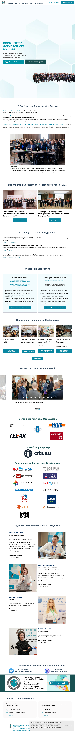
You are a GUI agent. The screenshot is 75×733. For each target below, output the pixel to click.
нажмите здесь (39, 728)
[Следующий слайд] (71, 387)
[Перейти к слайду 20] (48, 397)
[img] (11, 669)
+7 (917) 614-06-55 (14, 708)
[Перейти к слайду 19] (47, 397)
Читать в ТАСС (7, 250)
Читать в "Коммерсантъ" (10, 242)
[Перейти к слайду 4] (27, 397)
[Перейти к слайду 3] (26, 397)
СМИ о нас (32, 2)
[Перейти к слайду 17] (44, 397)
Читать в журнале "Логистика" (12, 257)
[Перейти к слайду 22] (51, 397)
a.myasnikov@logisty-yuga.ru (17, 711)
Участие (39, 2)
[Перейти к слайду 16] (43, 397)
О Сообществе (13, 2)
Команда (17, 3)
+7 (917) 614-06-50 (49, 708)
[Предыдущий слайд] (3, 387)
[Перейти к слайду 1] (23, 397)
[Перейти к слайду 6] (30, 397)
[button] (20, 307)
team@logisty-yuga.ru (50, 711)
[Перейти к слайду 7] (31, 397)
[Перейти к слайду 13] (39, 397)
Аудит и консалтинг (40, 3)
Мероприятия (23, 2)
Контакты (25, 3)
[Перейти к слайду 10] (35, 397)
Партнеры (10, 3)
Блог (31, 3)
